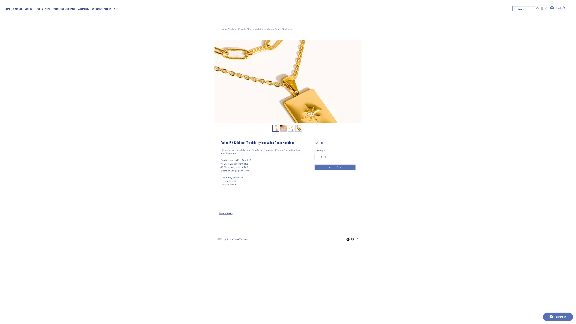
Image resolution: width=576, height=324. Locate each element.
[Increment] (326, 157)
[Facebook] (537, 8)
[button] (563, 8)
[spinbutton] (321, 157)
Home (223, 28)
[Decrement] (317, 157)
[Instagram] (541, 8)
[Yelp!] (546, 8)
